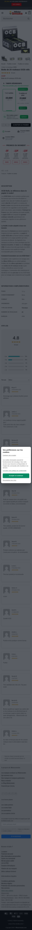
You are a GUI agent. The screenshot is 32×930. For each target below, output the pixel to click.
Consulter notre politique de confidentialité (14, 470)
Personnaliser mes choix (9, 480)
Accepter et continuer (16, 475)
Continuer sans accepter (9, 455)
